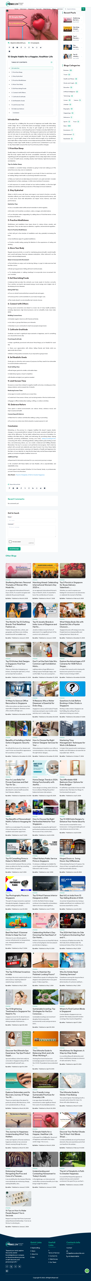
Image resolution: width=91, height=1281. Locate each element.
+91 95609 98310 (73, 1256)
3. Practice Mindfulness (19, 80)
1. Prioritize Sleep (17, 72)
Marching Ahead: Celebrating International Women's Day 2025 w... (45, 585)
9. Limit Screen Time (18, 105)
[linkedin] (19, 1266)
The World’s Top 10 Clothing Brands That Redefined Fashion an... (18, 624)
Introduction (15, 68)
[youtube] (7, 1271)
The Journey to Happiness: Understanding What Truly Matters (17, 1134)
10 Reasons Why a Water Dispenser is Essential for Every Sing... (43, 703)
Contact (69, 1248)
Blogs (54, 9)
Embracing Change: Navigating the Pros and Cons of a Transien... (16, 1173)
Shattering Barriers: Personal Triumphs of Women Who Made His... (18, 585)
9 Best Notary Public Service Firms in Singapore (45, 859)
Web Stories (47, 9)
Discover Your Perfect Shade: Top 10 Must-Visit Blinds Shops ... (72, 1134)
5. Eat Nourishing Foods (19, 88)
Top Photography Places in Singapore (17, 896)
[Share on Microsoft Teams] (9, 51)
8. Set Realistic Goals (18, 100)
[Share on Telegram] (13, 47)
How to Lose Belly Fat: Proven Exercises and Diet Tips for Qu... (17, 782)
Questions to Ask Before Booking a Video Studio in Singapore (71, 703)
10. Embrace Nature (18, 109)
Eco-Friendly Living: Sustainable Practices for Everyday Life (43, 1094)
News (33, 1251)
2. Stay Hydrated (17, 76)
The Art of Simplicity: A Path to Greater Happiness (72, 1172)
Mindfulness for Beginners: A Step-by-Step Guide (72, 1051)
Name (10, 517)
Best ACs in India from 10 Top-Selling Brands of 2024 (71, 896)
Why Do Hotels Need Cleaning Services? (69, 973)
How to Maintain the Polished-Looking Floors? (44, 973)
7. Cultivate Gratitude (18, 96)
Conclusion (16, 112)
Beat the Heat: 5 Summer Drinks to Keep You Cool (17, 933)
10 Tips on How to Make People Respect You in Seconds (16, 1213)
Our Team (53, 1262)
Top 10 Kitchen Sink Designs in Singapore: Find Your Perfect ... (18, 663)
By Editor (8, 598)
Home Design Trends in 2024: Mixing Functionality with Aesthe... (45, 782)
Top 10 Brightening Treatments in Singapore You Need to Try (18, 1011)
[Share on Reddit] (40, 47)
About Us (35, 1254)
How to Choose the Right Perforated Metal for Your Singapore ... (44, 821)
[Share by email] (17, 47)
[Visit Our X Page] (11, 1266)
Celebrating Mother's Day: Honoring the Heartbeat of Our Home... (44, 935)
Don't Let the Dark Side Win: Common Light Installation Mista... (45, 663)
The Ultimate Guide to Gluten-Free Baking (69, 1093)
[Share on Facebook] (21, 47)
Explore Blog (36, 1248)
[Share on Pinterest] (9, 47)
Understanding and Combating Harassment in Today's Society (44, 1173)
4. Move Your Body (17, 84)
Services (60, 9)
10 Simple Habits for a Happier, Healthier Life (42, 1132)
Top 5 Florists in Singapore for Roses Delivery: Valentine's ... (71, 585)
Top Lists (39, 9)
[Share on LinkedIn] (32, 47)
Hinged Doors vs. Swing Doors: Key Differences (70, 859)
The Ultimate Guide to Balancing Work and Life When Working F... (43, 1053)
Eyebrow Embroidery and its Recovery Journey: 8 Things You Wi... (18, 1094)
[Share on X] (25, 47)
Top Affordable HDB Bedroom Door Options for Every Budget (71, 782)
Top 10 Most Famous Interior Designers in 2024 (45, 896)
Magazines (31, 9)
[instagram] (15, 1266)
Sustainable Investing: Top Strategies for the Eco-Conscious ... (44, 1011)
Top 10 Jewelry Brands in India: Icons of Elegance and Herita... (45, 624)
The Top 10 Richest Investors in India (18, 973)
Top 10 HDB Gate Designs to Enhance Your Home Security (72, 820)
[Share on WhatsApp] (36, 47)
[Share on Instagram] (29, 47)
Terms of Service (53, 1253)
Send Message (14, 549)
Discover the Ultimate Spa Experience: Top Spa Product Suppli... (18, 1053)
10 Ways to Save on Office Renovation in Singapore (17, 701)
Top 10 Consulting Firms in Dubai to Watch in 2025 (17, 859)
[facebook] (7, 1266)
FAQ (33, 1257)
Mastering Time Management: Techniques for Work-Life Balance (72, 742)
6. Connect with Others (19, 92)
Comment (11, 524)
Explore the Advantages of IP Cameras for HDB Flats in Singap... (72, 663)
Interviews (23, 9)
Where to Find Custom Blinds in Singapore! (72, 1010)
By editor (8, 638)
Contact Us (53, 1256)
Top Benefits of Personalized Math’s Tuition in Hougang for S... (18, 821)
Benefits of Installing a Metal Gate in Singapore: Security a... (18, 742)
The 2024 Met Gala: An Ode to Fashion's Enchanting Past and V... (72, 935)
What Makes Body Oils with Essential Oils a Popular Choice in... (71, 624)
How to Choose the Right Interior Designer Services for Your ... (45, 742)
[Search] (83, 9)
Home (16, 9)
